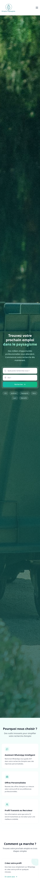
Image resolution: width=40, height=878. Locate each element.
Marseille (24, 398)
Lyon (14, 398)
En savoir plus (10, 877)
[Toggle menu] (36, 7)
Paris (34, 393)
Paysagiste (24, 393)
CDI (5, 393)
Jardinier (14, 393)
